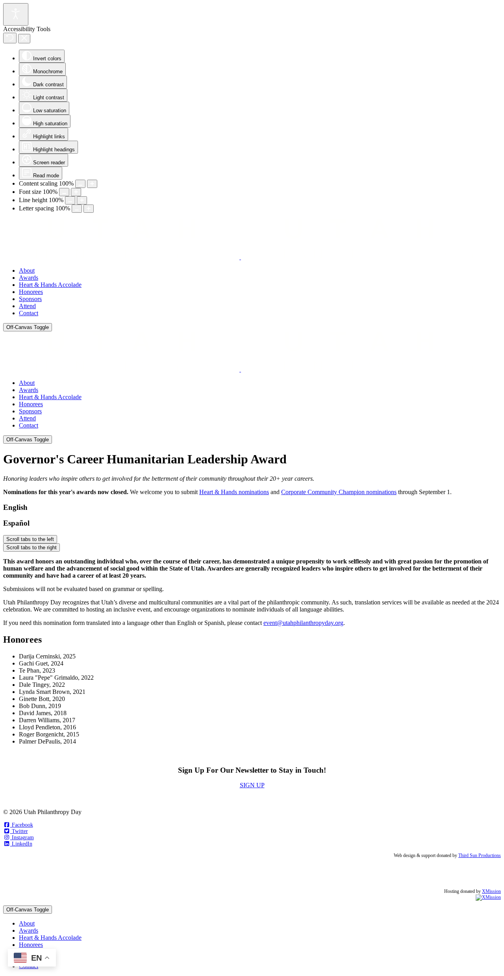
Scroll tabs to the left (30, 539)
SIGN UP (252, 785)
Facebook (21, 825)
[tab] (252, 507)
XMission (491, 891)
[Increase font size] (76, 192)
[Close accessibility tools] (24, 38)
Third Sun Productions (479, 855)
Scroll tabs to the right (31, 547)
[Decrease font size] (64, 192)
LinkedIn (21, 844)
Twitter (19, 831)
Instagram (22, 837)
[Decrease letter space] (77, 208)
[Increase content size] (92, 184)
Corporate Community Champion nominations (339, 492)
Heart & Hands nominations (234, 492)
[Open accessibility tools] (15, 14)
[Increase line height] (82, 200)
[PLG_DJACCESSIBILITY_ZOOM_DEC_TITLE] (80, 184)
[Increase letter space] (88, 208)
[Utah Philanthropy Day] (240, 257)
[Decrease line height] (70, 200)
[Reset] (10, 38)
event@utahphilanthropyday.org (303, 622)
